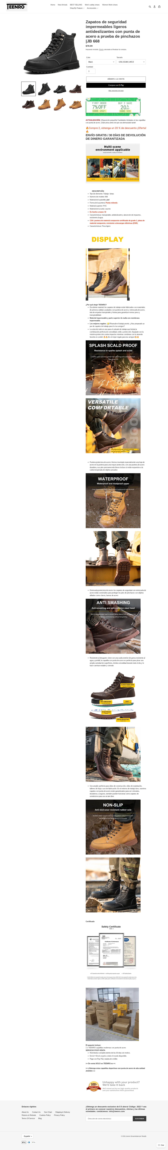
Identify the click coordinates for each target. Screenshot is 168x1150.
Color (88, 57)
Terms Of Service (28, 1118)
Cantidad (89, 67)
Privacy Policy (59, 1115)
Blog (40, 1118)
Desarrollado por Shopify (138, 1136)
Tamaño (120, 57)
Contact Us (36, 1112)
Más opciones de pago (116, 91)
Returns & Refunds (29, 1115)
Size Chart (48, 1112)
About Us (25, 1112)
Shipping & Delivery (62, 1112)
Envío (101, 49)
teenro (128, 1136)
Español (27, 1136)
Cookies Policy (45, 1115)
